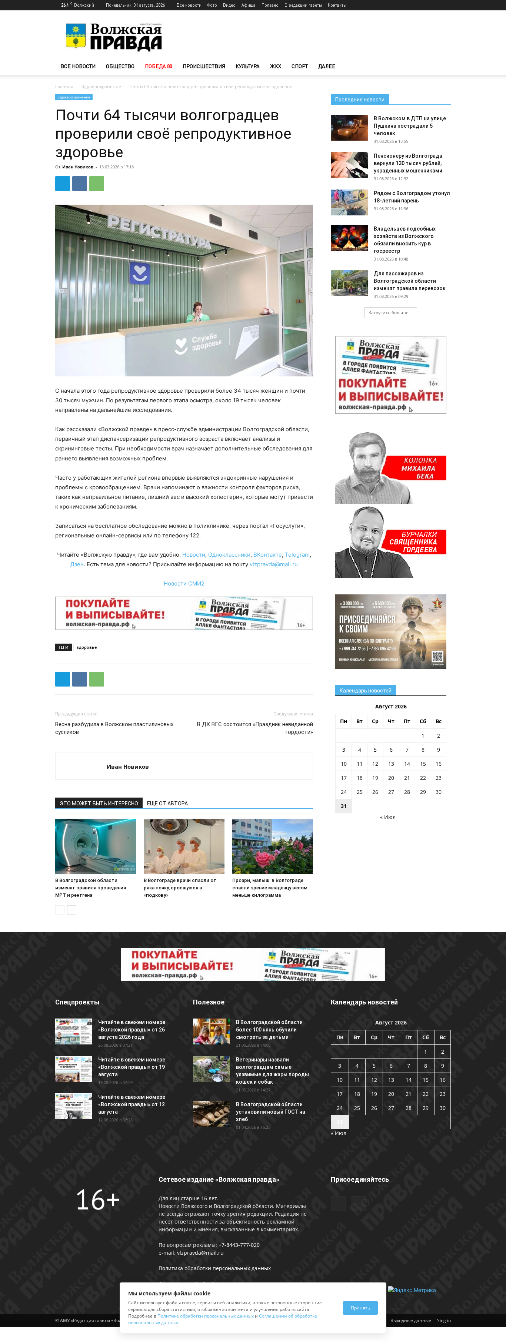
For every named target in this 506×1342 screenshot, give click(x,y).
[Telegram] (433, 5)
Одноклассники (229, 554)
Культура (248, 66)
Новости (193, 554)
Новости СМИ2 (184, 583)
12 (375, 763)
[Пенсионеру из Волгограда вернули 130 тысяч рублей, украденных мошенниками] (349, 165)
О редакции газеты (303, 5)
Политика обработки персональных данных (215, 1268)
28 (407, 791)
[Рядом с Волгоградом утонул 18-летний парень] (349, 202)
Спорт (300, 66)
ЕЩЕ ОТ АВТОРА (167, 803)
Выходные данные (410, 1320)
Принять (360, 1308)
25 (360, 791)
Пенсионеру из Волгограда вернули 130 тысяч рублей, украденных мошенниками (408, 163)
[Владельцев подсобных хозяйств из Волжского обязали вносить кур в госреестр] (349, 238)
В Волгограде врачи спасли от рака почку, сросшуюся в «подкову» (180, 888)
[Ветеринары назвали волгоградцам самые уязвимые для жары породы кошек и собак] (211, 1069)
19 (375, 777)
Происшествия (204, 66)
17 (344, 777)
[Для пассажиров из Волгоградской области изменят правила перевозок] (349, 283)
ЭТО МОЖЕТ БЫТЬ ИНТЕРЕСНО (99, 803)
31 (344, 805)
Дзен (77, 564)
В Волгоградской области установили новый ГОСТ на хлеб (270, 1111)
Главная (64, 86)
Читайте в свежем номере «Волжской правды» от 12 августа (131, 1104)
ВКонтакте (267, 554)
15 (423, 763)
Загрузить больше (389, 312)
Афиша (249, 5)
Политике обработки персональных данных (205, 1316)
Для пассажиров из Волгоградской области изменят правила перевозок (410, 281)
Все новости (189, 5)
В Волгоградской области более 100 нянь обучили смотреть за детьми (269, 1029)
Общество (120, 66)
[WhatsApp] (96, 183)
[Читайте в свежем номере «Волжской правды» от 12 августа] (73, 1106)
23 (439, 777)
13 (391, 763)
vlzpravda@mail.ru (274, 564)
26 (375, 791)
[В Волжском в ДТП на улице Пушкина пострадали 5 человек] (349, 128)
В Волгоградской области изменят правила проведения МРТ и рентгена (90, 888)
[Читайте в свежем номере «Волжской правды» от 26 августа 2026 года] (73, 1031)
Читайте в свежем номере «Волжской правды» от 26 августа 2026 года (131, 1029)
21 (407, 777)
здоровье (87, 647)
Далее (326, 66)
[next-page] (71, 910)
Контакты (337, 5)
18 (360, 777)
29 (423, 791)
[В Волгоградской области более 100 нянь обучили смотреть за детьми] (211, 1031)
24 (344, 791)
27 (391, 791)
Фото (212, 5)
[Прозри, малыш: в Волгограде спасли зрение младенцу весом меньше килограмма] (272, 846)
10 (344, 763)
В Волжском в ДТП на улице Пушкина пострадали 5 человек (410, 125)
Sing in (444, 1320)
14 (407, 763)
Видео (229, 5)
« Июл (388, 817)
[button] (442, 66)
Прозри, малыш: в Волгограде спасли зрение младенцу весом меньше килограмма (269, 888)
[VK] (79, 183)
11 (360, 763)
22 (423, 777)
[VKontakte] (445, 5)
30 (439, 791)
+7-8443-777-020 (239, 1244)
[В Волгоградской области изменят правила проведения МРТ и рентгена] (95, 846)
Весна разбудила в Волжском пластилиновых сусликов (114, 728)
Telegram (297, 554)
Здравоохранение (101, 86)
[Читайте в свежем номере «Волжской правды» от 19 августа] (73, 1069)
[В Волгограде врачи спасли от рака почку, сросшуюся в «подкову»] (184, 846)
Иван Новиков (77, 167)
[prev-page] (59, 910)
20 (391, 777)
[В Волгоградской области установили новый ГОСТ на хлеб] (211, 1114)
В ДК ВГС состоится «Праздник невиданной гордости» (255, 728)
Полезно (270, 5)
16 (439, 763)
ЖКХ (275, 66)
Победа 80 (158, 66)
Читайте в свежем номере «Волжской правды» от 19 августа (131, 1067)
